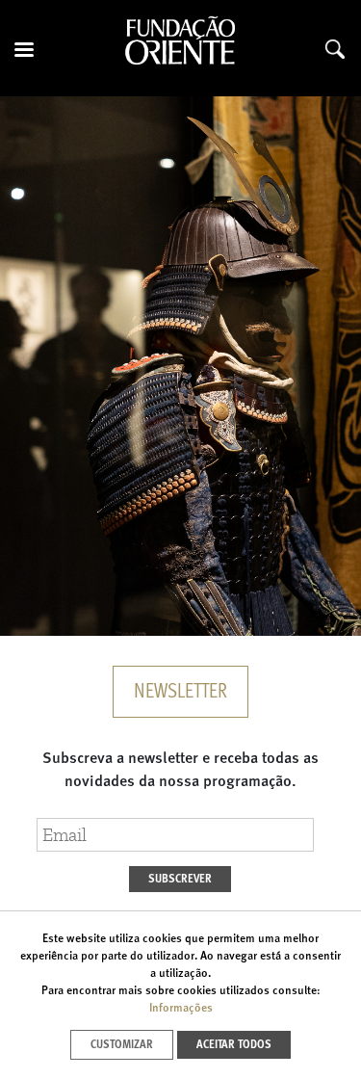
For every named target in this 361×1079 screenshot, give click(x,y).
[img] (180, 366)
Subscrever (180, 879)
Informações (181, 1008)
